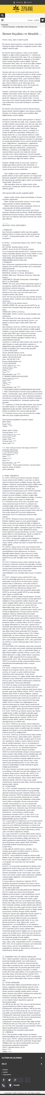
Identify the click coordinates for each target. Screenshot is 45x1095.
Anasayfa (4, 25)
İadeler (5, 1072)
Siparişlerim (7, 1074)
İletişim (5, 1070)
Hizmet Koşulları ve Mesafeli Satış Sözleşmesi (20, 27)
